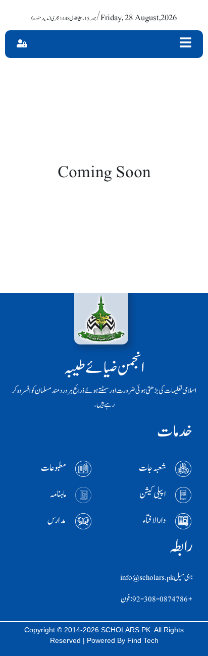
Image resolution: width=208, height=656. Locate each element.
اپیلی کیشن (152, 494)
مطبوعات (53, 468)
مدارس (56, 520)
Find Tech (143, 640)
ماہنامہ (58, 494)
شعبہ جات (152, 468)
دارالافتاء (154, 520)
